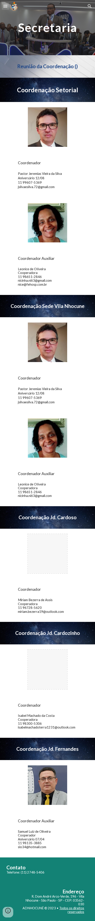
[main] (48, 27)
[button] (5, 6)
